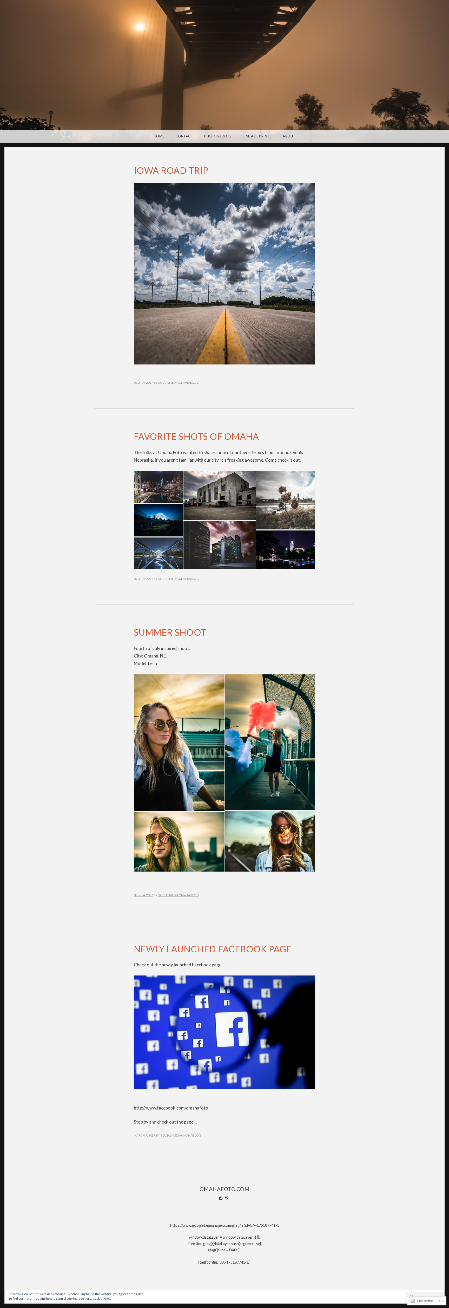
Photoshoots (218, 136)
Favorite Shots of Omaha (196, 436)
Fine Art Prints (257, 136)
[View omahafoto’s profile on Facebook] (221, 1198)
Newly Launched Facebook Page (213, 949)
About (289, 136)
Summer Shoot (170, 632)
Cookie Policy (102, 1298)
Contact (184, 136)
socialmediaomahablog (178, 382)
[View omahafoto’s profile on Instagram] (226, 1198)
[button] (158, 487)
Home (159, 136)
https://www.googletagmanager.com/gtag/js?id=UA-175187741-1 (224, 1225)
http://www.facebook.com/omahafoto (171, 1108)
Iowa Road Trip (171, 170)
